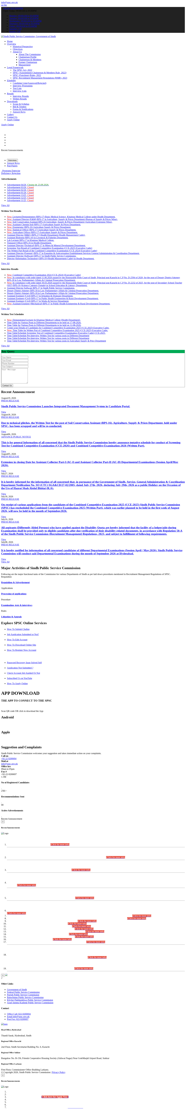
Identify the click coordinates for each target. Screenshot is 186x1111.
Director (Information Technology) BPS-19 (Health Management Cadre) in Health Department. (50, 258)
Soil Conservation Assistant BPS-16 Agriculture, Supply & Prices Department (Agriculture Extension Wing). (59, 222)
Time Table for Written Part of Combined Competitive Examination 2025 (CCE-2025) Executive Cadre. (57, 330)
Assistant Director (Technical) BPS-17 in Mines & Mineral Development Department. (46, 245)
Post (17, 1019)
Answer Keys (19, 112)
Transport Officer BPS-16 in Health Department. (29, 243)
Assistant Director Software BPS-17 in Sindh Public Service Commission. (41, 288)
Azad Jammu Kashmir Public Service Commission (30, 1002)
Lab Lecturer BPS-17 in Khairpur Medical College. (30, 240)
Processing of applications (13, 594)
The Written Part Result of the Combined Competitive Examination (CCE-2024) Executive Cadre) (52, 250)
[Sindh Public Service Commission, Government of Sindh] (28, 36)
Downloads (12, 101)
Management (25, 65)
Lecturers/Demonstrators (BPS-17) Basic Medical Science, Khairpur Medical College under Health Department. (61, 216)
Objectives (18, 49)
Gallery (10, 114)
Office (19, 1014)
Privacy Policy (58, 1072)
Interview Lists (19, 91)
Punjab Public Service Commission (23, 995)
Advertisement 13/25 (20, 195)
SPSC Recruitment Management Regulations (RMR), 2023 (40, 78)
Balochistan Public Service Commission (25, 997)
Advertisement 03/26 (20, 187)
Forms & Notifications (23, 109)
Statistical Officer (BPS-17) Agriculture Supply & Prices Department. (41, 230)
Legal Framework (15, 67)
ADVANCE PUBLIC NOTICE (16, 437)
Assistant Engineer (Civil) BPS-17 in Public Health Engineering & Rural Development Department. (53, 298)
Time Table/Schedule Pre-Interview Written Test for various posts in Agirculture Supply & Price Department (56, 341)
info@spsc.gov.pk (9, 2)
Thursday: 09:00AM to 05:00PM (24, 23)
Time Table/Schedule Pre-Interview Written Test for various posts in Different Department (48, 335)
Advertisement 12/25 (20, 198)
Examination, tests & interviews (16, 605)
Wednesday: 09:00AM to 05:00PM (25, 21)
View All (5, 205)
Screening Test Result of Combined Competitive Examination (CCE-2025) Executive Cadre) (49, 248)
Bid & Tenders (19, 106)
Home (10, 41)
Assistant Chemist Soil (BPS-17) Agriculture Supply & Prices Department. (44, 224)
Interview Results (21, 96)
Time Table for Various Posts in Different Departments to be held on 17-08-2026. (44, 322)
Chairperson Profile (27, 57)
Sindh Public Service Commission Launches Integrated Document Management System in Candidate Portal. (65, 406)
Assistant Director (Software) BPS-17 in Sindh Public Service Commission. (41, 256)
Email (18, 1016)
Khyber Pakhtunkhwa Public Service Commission (30, 1000)
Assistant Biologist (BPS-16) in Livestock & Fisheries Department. (37, 237)
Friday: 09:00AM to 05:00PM (23, 26)
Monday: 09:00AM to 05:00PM (24, 16)
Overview (11, 44)
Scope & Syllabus (21, 104)
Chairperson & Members (30, 59)
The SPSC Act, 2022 (22, 70)
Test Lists (17, 88)
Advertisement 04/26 (28, 185)
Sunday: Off (14, 31)
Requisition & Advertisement (15, 582)
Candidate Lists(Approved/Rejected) (29, 83)
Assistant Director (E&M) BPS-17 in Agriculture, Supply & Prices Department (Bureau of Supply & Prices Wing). (62, 219)
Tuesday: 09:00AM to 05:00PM (24, 18)
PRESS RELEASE (10, 400)
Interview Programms (23, 86)
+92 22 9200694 (8, 758)
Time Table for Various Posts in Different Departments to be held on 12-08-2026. (44, 325)
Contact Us (12, 117)
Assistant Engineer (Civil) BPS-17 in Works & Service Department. (38, 301)
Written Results (20, 99)
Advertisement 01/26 (20, 192)
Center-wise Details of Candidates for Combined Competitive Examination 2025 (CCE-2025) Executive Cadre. (58, 328)
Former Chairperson (28, 62)
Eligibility (11, 80)
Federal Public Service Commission (23, 992)
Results (10, 93)
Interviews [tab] (12, 160)
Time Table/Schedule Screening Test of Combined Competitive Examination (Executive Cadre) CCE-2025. (56, 333)
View (3, 412)
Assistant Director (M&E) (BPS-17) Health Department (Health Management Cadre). (46, 235)
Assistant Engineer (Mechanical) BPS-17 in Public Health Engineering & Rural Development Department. (58, 303)
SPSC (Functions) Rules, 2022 (27, 75)
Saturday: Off (15, 29)
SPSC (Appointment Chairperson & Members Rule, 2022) (39, 72)
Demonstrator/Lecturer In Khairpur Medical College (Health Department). (44, 320)
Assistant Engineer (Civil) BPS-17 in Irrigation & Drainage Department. (40, 296)
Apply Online (13, 119)
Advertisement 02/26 (20, 190)
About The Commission (30, 54)
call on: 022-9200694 (13, 8)
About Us (17, 52)
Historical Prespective (23, 46)
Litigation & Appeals (11, 616)
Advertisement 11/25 (20, 200)
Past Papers (12, 166)
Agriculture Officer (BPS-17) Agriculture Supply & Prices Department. (42, 232)
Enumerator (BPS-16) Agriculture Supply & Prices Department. (39, 227)
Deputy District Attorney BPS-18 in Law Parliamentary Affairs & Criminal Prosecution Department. (53, 290)
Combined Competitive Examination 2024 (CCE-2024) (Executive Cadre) (44, 275)
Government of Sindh (17, 989)
